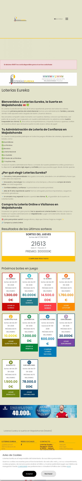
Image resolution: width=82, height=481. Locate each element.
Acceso (59, 19)
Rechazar (49, 474)
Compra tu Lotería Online (13, 223)
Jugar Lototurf (66, 306)
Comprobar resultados (38, 258)
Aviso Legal (62, 447)
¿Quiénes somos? (7, 445)
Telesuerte (62, 445)
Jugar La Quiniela (11, 306)
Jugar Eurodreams (66, 342)
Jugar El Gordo (47, 306)
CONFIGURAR (22, 466)
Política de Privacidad (66, 449)
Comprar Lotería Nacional (48, 351)
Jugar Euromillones (29, 393)
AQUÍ (69, 466)
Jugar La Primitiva (29, 347)
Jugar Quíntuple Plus (11, 342)
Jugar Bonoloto (10, 393)
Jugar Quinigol (29, 301)
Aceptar (29, 474)
